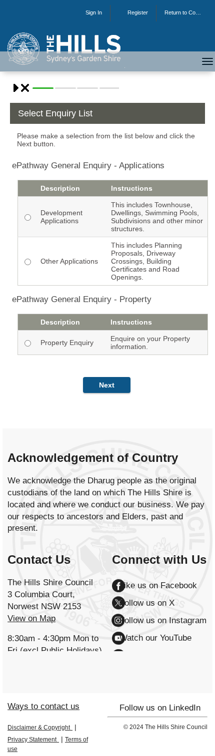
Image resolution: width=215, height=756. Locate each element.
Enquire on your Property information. (150, 343)
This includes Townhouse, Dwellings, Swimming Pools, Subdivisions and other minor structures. (157, 217)
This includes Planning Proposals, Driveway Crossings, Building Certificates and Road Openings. (146, 261)
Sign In (94, 12)
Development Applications (61, 217)
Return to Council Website (185, 12)
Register (138, 12)
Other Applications (69, 261)
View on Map (32, 618)
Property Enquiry (67, 343)
